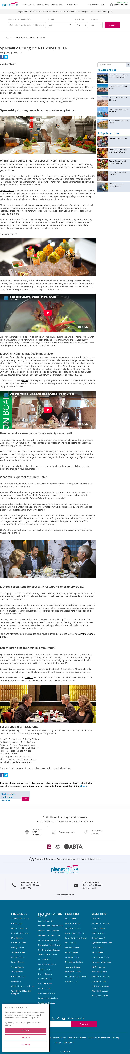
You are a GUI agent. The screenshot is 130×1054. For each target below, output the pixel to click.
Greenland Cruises (46, 993)
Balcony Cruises (18, 957)
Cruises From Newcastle (49, 935)
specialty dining (53, 786)
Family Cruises (17, 947)
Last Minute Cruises (20, 933)
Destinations (57, 4)
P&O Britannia (98, 967)
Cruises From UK (45, 921)
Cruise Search (17, 967)
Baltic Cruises (44, 988)
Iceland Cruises (45, 983)
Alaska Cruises (44, 969)
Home (9, 37)
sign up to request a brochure (56, 768)
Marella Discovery (100, 991)
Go (24, 798)
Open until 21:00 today (30, 885)
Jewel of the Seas (99, 981)
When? (51, 19)
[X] (54, 1018)
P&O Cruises (70, 918)
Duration (94, 19)
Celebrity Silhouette (101, 957)
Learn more (95, 859)
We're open (121, 2)
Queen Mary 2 (98, 938)
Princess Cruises (72, 923)
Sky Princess (97, 952)
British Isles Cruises (47, 964)
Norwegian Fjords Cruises (49, 945)
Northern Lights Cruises (49, 950)
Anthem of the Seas (101, 923)
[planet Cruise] (10, 4)
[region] (26, 1028)
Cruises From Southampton (50, 926)
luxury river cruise (26, 783)
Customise (65, 1051)
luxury (76, 783)
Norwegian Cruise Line (75, 933)
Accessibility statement (99, 1038)
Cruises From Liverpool (48, 930)
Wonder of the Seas (101, 976)
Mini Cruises (17, 938)
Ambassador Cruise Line (76, 976)
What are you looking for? (19, 19)
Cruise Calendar (18, 943)
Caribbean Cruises (46, 1003)
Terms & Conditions (77, 1038)
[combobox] (27, 25)
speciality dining (71, 786)
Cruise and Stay (18, 976)
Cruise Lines (42, 4)
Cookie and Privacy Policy (54, 1038)
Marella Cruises (72, 947)
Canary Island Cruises (48, 998)
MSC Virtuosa (98, 933)
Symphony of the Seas (102, 943)
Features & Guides (25, 37)
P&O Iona (96, 918)
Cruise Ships (72, 4)
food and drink (7, 783)
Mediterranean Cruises (48, 940)
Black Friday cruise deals (22, 986)
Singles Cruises (18, 952)
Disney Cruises (71, 981)
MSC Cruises (70, 943)
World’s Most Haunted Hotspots (21, 992)
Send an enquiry (90, 888)
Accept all (26, 1030)
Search (112, 25)
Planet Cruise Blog (19, 928)
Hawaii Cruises (45, 979)
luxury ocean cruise (61, 783)
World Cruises (44, 959)
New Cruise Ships (100, 996)
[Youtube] (64, 1018)
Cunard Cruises (72, 957)
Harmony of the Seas (101, 962)
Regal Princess (98, 928)
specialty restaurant (10, 786)
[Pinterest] (59, 1018)
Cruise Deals (28, 4)
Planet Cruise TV (76, 1018)
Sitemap (115, 1038)
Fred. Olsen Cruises (74, 962)
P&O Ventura (98, 947)
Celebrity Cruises (72, 928)
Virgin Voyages (71, 952)
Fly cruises (16, 981)
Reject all (26, 1037)
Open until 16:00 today (92, 885)
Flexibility (79, 19)
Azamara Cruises (72, 967)
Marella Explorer (99, 971)
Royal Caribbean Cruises (76, 938)
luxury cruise (43, 783)
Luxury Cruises (18, 962)
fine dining (86, 783)
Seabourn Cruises (73, 971)
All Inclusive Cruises (20, 918)
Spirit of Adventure (100, 986)
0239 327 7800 (121, 4)
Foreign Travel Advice (64, 1042)
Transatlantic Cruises (47, 954)
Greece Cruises (45, 974)
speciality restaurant (32, 786)
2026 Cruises (17, 971)
